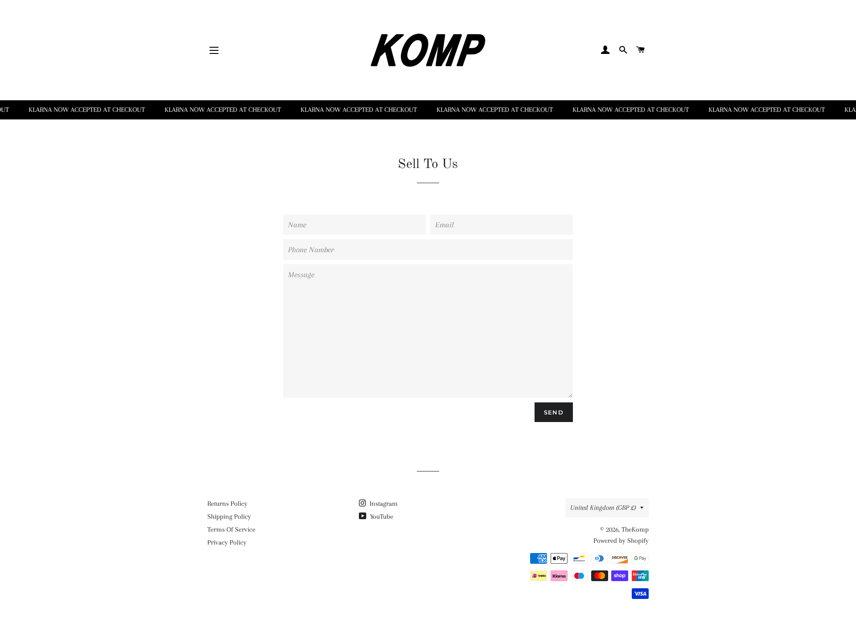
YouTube (380, 516)
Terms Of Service (231, 529)
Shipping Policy (229, 516)
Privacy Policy (227, 542)
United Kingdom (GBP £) (603, 508)
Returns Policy (227, 504)
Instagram (383, 504)
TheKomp (635, 529)
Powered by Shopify (621, 541)
